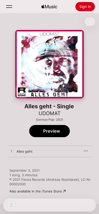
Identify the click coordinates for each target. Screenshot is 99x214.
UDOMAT (50, 113)
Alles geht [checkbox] (24, 151)
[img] (49, 6)
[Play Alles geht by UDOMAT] (11, 151)
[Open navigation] (9, 6)
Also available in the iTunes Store (35, 191)
